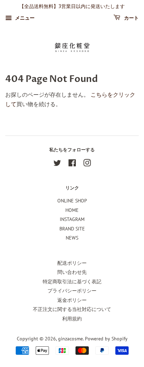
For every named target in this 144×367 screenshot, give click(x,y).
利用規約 (72, 319)
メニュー (24, 18)
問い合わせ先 (72, 272)
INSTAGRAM (72, 219)
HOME (72, 210)
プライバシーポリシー (72, 291)
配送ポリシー (72, 263)
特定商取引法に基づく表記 (72, 281)
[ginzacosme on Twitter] (57, 164)
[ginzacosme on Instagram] (87, 164)
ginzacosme (70, 338)
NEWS (72, 238)
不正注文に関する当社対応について (72, 309)
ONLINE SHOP (72, 201)
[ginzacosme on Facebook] (72, 164)
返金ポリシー (72, 300)
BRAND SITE (72, 229)
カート (131, 18)
